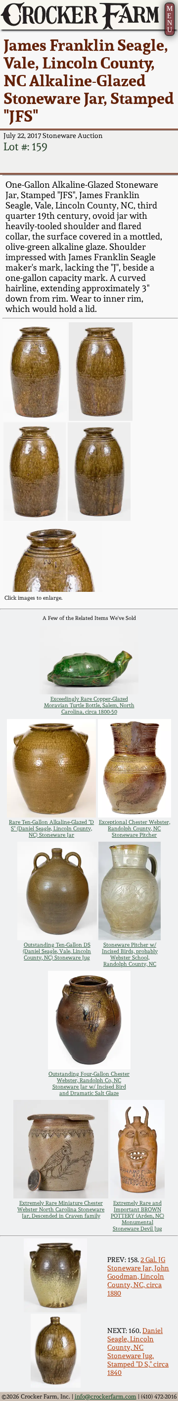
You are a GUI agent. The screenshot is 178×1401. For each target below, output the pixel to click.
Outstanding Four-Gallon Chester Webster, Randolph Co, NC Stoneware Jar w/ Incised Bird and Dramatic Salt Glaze (89, 1083)
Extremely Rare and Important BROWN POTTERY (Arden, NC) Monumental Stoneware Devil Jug (137, 1216)
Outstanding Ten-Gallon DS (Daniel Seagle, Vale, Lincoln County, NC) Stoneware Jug (57, 951)
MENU (170, 19)
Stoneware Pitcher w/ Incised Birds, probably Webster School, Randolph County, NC (130, 954)
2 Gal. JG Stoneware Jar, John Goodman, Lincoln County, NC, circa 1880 (138, 1276)
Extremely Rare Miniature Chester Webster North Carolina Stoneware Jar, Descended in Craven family (60, 1209)
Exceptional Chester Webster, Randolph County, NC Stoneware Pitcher (134, 828)
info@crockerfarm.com (105, 1396)
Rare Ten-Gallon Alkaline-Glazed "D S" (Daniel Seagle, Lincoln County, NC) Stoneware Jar (51, 828)
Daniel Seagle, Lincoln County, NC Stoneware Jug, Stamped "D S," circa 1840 (138, 1351)
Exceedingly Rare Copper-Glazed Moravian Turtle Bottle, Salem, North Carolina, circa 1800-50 (89, 705)
